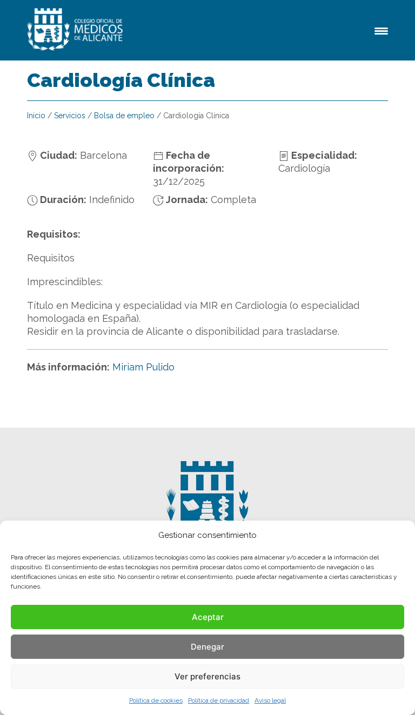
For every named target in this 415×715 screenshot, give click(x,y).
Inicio (36, 115)
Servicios (69, 115)
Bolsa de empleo (124, 115)
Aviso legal (270, 700)
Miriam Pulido (143, 367)
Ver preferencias (207, 676)
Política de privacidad (218, 700)
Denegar (207, 647)
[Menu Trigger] (381, 30)
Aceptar (208, 617)
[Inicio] (76, 30)
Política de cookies (156, 700)
